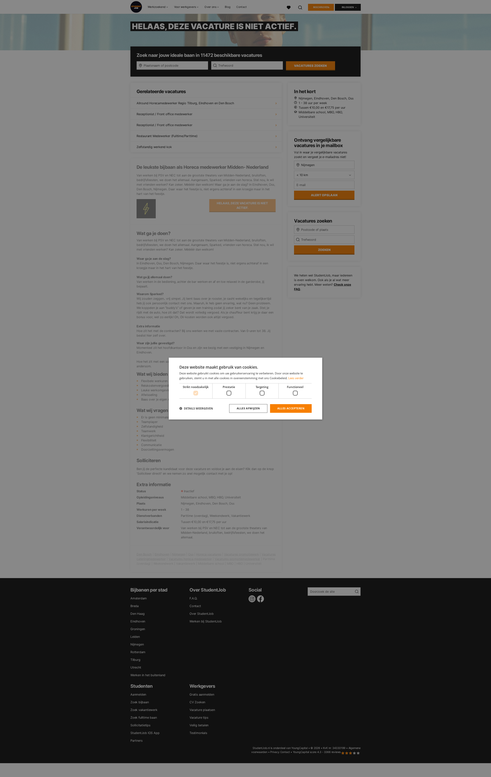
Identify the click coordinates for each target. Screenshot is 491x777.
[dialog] (245, 388)
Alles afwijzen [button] (248, 408)
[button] (196, 408)
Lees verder (296, 378)
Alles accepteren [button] (290, 408)
